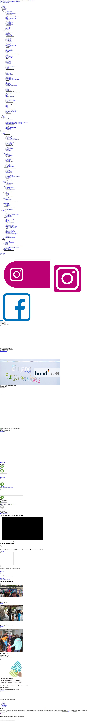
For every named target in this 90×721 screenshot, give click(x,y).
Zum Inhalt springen (25, 0)
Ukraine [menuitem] (7, 107)
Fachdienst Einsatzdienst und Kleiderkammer (12, 247)
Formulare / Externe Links (10, 158)
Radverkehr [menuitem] (7, 80)
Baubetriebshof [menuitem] (8, 81)
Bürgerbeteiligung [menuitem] (8, 40)
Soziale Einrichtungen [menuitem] (9, 109)
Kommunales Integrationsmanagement (11, 233)
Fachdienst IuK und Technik (10, 246)
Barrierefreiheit (4, 8)
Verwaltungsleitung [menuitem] (9, 41)
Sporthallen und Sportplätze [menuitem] (10, 96)
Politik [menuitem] (7, 52)
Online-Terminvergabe (3, 473)
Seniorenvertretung (9, 179)
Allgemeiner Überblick (9, 175)
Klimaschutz (8, 197)
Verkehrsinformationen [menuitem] (9, 24)
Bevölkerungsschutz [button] (7, 134)
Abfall (7, 195)
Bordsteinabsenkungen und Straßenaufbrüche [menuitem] (12, 79)
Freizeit (3, 115)
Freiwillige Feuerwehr (9, 241)
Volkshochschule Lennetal (10, 222)
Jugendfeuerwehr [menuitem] (8, 125)
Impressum (3, 6)
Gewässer (7, 193)
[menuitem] (46, 20)
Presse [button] (5, 140)
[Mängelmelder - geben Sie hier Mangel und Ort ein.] (3, 502)
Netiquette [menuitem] (7, 29)
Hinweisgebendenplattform (10, 166)
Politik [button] (5, 174)
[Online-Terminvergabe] (2, 472)
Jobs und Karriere (8, 162)
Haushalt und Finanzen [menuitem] (9, 38)
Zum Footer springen (31, 0)
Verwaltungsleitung (9, 163)
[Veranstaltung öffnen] (11, 597)
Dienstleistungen (2, 477)
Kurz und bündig (8, 150)
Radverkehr (7, 202)
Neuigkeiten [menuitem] (8, 19)
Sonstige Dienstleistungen (10, 191)
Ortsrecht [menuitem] (7, 47)
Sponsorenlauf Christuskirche (10, 237)
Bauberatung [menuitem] (8, 65)
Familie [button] (5, 211)
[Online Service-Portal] (2, 467)
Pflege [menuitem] (7, 105)
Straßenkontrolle (8, 200)
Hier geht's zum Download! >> (5, 430)
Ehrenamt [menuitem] (7, 112)
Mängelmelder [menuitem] (8, 26)
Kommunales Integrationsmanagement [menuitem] (11, 110)
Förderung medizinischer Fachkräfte (11, 226)
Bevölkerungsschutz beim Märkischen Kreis (12, 139)
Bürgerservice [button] (6, 153)
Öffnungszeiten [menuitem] (8, 34)
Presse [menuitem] (7, 17)
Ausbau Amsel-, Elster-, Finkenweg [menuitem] (11, 85)
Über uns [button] (5, 240)
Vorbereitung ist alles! (9, 136)
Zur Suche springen (19, 0)
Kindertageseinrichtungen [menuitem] (10, 91)
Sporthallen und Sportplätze (10, 218)
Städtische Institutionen (9, 173)
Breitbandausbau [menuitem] (8, 63)
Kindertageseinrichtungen (10, 213)
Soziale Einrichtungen (9, 232)
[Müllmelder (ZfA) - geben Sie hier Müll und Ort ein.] (3, 503)
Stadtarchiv (7, 220)
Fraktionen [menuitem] (7, 55)
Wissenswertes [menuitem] (8, 44)
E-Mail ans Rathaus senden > (4, 513)
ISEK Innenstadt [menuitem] (8, 61)
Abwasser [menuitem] (7, 71)
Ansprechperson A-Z (9, 159)
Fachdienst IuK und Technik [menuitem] (10, 124)
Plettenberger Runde (9, 216)
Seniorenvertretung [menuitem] (9, 57)
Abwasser (7, 194)
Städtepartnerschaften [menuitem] (9, 49)
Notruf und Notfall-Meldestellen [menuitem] (11, 13)
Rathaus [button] (3, 30)
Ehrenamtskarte (8, 235)
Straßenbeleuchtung (9, 199)
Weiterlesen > (2, 551)
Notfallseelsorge (6, 251)
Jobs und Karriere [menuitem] (8, 23)
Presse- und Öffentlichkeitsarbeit (9, 250)
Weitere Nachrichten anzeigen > (5, 579)
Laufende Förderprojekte (9, 209)
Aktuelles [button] (3, 10)
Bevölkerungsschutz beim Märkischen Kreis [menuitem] (12, 16)
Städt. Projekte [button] (6, 206)
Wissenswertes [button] (6, 167)
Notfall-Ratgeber (8, 137)
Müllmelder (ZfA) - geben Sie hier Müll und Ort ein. (8, 504)
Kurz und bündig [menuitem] (8, 27)
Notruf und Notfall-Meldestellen (11, 135)
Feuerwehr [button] (3, 117)
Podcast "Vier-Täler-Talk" (10, 142)
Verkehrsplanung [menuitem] (8, 62)
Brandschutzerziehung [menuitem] (9, 126)
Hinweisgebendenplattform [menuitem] (10, 43)
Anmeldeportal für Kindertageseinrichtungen (12, 214)
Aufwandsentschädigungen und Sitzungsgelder (13, 176)
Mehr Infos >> (2, 431)
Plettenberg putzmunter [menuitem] (9, 74)
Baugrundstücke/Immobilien (10, 187)
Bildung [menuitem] (7, 94)
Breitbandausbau (8, 185)
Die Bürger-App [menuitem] (8, 54)
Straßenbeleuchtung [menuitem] (9, 76)
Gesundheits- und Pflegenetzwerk (11, 227)
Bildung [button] (5, 217)
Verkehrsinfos (2, 486)
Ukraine (7, 229)
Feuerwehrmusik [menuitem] (8, 128)
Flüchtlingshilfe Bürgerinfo (10, 230)
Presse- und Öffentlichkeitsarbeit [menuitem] (11, 18)
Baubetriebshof (8, 204)
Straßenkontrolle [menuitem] (8, 77)
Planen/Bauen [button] (4, 181)
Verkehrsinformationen (9, 146)
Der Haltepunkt (8, 147)
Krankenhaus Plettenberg (9, 224)
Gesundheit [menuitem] (7, 101)
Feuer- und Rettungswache (10, 242)
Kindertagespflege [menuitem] (8, 92)
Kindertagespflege (8, 215)
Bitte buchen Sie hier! (3, 351)
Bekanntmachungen (9, 143)
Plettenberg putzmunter (9, 196)
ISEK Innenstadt (8, 184)
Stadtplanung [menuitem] (8, 59)
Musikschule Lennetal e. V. (10, 219)
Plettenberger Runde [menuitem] (9, 93)
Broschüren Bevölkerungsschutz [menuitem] (11, 15)
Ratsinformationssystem (9, 145)
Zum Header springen (3, 0)
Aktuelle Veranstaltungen (9, 148)
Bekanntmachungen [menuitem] (9, 48)
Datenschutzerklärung (65, 711)
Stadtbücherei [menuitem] (8, 98)
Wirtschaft (3, 116)
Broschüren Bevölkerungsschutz (11, 138)
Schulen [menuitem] (7, 95)
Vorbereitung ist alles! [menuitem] (9, 14)
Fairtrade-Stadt (8, 236)
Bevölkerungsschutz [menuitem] (9, 11)
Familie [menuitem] (7, 88)
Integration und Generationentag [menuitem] (11, 111)
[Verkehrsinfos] (2, 485)
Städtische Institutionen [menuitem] (9, 50)
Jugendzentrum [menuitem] (8, 90)
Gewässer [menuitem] (7, 70)
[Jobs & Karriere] (2, 481)
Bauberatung (8, 188)
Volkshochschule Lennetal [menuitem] (10, 99)
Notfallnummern (8, 165)
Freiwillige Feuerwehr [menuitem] (9, 119)
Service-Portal (8, 154)
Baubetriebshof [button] (6, 203)
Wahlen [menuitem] (7, 58)
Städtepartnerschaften (9, 172)
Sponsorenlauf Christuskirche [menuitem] (10, 114)
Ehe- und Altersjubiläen (9, 144)
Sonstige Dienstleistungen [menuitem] (10, 69)
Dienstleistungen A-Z (9, 157)
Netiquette (3, 7)
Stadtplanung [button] (6, 182)
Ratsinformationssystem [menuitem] (9, 22)
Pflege (7, 228)
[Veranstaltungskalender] (6, 487)
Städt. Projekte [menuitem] (8, 83)
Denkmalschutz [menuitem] (8, 68)
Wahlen (7, 180)
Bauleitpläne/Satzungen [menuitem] (9, 60)
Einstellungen (2, 712)
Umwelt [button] (5, 192)
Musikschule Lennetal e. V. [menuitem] (10, 97)
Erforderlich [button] (2, 713)
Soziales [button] (3, 87)
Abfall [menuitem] (7, 72)
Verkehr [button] (5, 198)
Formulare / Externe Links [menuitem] (10, 36)
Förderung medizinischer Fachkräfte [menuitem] (11, 103)
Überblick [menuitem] (7, 12)
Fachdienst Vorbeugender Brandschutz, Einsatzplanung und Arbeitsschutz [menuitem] (17, 122)
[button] (2, 253)
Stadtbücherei (8, 221)
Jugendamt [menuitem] (7, 89)
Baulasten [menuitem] (7, 67)
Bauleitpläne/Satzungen (9, 183)
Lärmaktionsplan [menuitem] (8, 73)
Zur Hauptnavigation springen (11, 0)
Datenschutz (4, 701)
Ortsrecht (7, 169)
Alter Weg (7, 208)
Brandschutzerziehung (7, 249)
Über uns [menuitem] (7, 118)
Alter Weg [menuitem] (7, 86)
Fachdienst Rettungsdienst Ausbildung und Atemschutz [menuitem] (14, 123)
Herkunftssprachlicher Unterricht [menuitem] (11, 100)
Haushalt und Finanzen (9, 161)
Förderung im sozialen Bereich (10, 231)
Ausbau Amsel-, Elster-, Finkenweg (11, 207)
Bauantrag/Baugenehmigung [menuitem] (10, 66)
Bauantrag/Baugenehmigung (10, 189)
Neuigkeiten (8, 141)
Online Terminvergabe (9, 155)
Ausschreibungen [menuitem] (8, 84)
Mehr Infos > (2, 603)
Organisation (8, 151)
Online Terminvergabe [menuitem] (9, 32)
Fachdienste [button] (6, 244)
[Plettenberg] (10, 1)
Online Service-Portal (3, 468)
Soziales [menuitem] (7, 106)
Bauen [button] (5, 186)
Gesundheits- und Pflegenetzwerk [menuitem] (11, 104)
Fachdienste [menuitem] (8, 121)
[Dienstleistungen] (2, 476)
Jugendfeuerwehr (6, 248)
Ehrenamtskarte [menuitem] (8, 113)
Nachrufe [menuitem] (7, 51)
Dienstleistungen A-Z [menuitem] (9, 35)
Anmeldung (4, 9)
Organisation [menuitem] (8, 28)
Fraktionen (7, 178)
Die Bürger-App (8, 177)
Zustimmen (3, 714)
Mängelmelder (8, 149)
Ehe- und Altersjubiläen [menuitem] (9, 21)
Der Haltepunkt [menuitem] (8, 25)
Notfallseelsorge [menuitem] (8, 129)
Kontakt (3, 5)
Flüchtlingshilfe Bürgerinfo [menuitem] (10, 108)
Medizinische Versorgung (10, 225)
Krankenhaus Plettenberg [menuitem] (9, 102)
